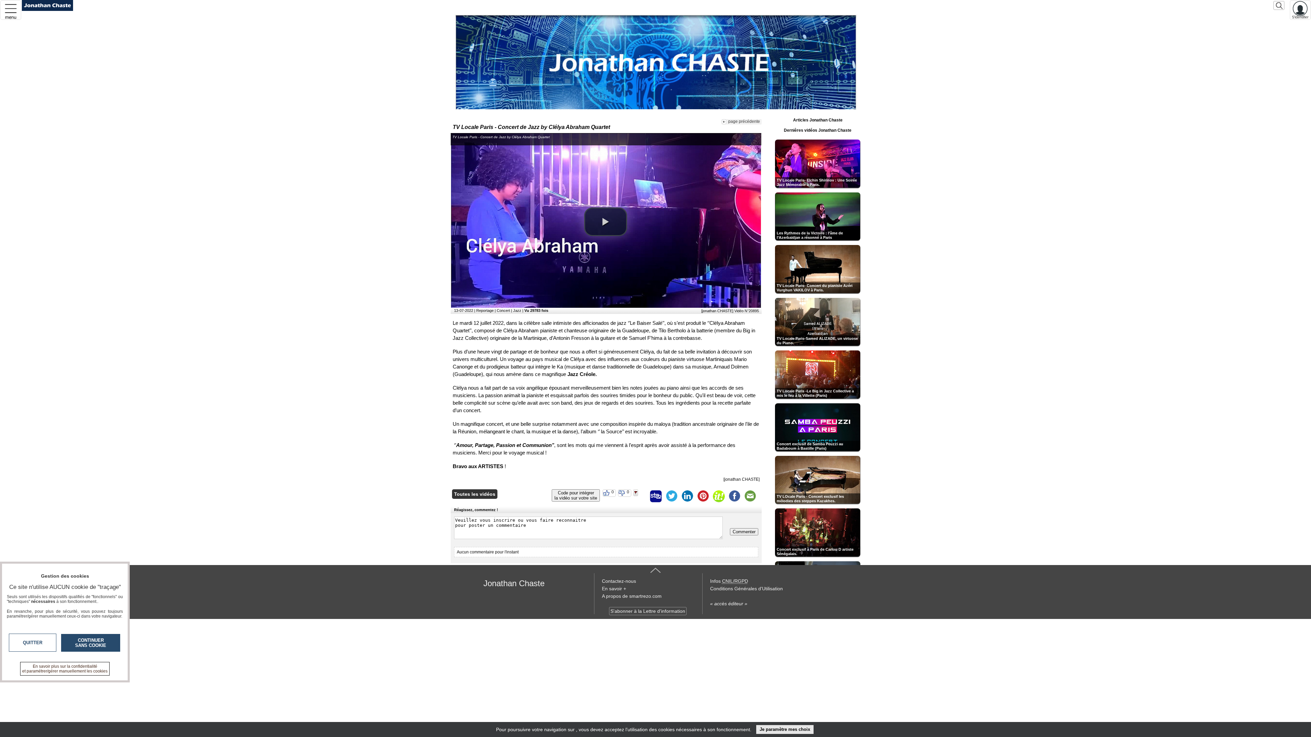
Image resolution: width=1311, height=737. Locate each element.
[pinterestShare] (703, 496)
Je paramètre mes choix (785, 729)
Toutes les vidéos (474, 494)
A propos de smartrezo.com (632, 596)
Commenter (744, 531)
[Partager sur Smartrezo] (656, 496)
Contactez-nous (619, 581)
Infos (729, 581)
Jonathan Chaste (514, 583)
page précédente (744, 121)
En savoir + (614, 588)
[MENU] (10, 10)
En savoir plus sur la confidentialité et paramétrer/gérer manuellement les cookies (65, 669)
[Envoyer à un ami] (750, 496)
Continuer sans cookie (90, 643)
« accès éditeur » (728, 603)
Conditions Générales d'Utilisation (746, 588)
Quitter (32, 642)
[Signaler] (640, 496)
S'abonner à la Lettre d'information (647, 611)
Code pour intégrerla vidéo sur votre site (575, 495)
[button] (605, 221)
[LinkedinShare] (687, 496)
